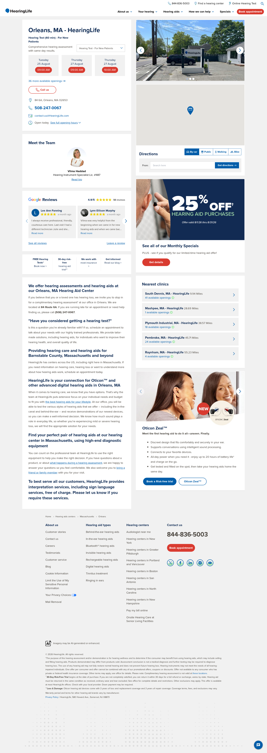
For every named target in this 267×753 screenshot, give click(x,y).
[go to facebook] (180, 563)
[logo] (18, 11)
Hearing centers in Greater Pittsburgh (142, 551)
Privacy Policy (51, 697)
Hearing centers (137, 525)
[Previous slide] (26, 221)
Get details (156, 262)
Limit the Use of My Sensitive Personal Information (57, 584)
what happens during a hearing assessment (76, 463)
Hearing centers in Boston (142, 571)
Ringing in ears (95, 580)
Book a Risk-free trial (159, 481)
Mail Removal (53, 602)
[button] (187, 79)
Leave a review (116, 243)
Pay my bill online (137, 610)
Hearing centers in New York (140, 541)
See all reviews (37, 243)
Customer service (56, 560)
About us (51, 525)
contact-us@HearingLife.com (52, 116)
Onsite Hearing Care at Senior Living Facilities (140, 619)
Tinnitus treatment (97, 573)
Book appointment (250, 12)
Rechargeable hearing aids (102, 560)
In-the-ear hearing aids (99, 539)
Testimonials (52, 553)
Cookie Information (56, 573)
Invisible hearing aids (98, 553)
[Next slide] (126, 221)
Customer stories (55, 532)
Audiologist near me (138, 532)
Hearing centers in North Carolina (141, 590)
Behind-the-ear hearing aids (102, 532)
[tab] (125, 11)
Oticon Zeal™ (192, 481)
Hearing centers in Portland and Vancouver (142, 562)
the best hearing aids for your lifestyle (68, 402)
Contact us (51, 539)
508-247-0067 (48, 108)
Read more (37, 233)
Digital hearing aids (97, 566)
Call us (44, 90)
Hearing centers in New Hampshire (140, 601)
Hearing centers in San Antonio (140, 580)
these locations (200, 673)
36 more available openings (45, 81)
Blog (48, 566)
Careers (50, 546)
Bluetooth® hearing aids (100, 546)
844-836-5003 (187, 534)
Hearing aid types (98, 525)
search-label (262, 3)
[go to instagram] (200, 563)
